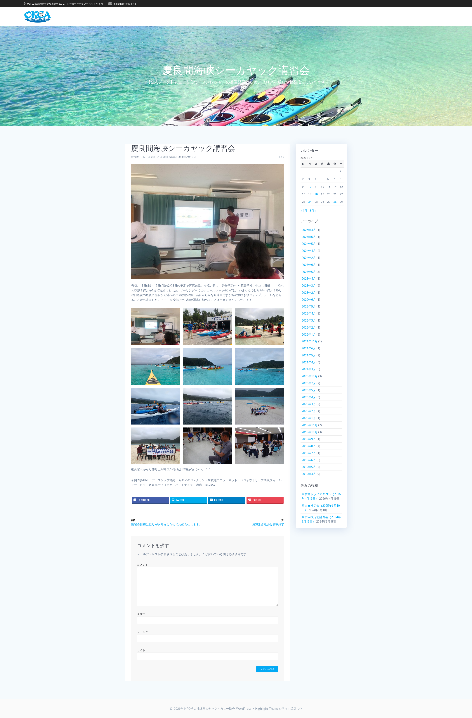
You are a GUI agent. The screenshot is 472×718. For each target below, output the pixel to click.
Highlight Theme (267, 709)
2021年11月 (309, 341)
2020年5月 (309, 390)
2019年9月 (309, 439)
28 (335, 201)
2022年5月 (309, 306)
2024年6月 (309, 237)
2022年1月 (309, 334)
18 (316, 194)
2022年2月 (309, 327)
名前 (141, 614)
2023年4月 (309, 278)
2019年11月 (309, 425)
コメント (142, 564)
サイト (141, 650)
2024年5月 (309, 244)
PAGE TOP (459, 693)
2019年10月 (309, 432)
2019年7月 (309, 453)
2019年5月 (309, 467)
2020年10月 (309, 376)
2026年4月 (309, 230)
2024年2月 (309, 258)
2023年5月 (309, 272)
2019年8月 (309, 446)
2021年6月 (309, 348)
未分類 (164, 157)
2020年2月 (309, 411)
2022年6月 (309, 300)
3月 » (313, 211)
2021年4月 (309, 362)
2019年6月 (309, 460)
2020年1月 (309, 418)
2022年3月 (309, 320)
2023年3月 (309, 286)
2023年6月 (309, 265)
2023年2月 (309, 293)
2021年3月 (309, 369)
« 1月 (304, 211)
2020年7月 (309, 383)
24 (310, 201)
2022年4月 (309, 313)
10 (310, 186)
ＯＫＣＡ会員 (148, 157)
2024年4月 (309, 251)
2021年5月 (309, 355)
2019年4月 (309, 474)
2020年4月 (309, 397)
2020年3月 (309, 404)
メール (142, 632)
